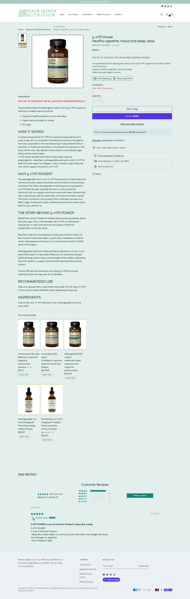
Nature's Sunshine (101, 45)
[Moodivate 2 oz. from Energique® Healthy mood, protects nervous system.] (52, 399)
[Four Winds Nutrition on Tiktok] (171, 6)
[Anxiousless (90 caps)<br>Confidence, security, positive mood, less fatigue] (52, 334)
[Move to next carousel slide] (170, 460)
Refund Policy (86, 581)
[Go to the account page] (166, 14)
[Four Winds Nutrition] (37, 14)
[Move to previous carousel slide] (165, 460)
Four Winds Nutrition (41, 588)
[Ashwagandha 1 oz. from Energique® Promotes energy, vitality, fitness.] (28, 399)
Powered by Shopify (26, 591)
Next (170, 26)
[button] (83, 491)
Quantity (96, 95)
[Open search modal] (161, 14)
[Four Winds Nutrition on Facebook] (162, 6)
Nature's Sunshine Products (38, 29)
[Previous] (74, 2)
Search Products (88, 569)
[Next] (115, 2)
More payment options (132, 124)
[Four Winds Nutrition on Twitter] (165, 6)
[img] (37, 514)
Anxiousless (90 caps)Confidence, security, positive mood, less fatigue (51, 360)
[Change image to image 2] (22, 45)
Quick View (23, 375)
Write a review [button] (140, 495)
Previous (161, 26)
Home (20, 29)
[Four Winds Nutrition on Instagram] (168, 6)
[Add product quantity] (94, 100)
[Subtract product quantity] (101, 100)
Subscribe (144, 566)
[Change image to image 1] (22, 37)
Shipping (96, 140)
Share (98, 174)
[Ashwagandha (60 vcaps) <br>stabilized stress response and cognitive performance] (75, 334)
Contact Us (85, 564)
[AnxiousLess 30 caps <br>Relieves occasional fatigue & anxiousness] (28, 334)
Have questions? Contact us (111, 155)
